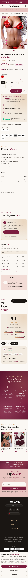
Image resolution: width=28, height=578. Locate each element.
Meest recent (14, 343)
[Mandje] (25, 5)
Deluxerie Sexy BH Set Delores (6, 449)
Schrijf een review (20, 300)
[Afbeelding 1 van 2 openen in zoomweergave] (14, 32)
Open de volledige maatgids (20, 271)
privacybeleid (21, 491)
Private (6, 13)
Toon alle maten (4, 269)
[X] (17, 509)
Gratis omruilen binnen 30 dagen (20, 2)
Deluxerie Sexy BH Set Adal (18, 449)
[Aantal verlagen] (2, 91)
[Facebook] (14, 509)
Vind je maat (24, 80)
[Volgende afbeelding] (25, 32)
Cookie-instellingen (18, 541)
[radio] (2, 77)
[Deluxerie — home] (14, 6)
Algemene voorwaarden (10, 537)
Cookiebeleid (22, 539)
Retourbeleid (20, 537)
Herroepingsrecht (7, 539)
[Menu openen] (2, 5)
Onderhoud (4, 188)
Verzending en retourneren (8, 192)
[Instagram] (10, 509)
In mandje (17, 90)
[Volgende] (25, 429)
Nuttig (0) (23, 361)
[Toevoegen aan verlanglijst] (24, 18)
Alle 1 (3, 343)
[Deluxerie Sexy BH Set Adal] (19, 439)
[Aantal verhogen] (7, 91)
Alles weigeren (14, 570)
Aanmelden (14, 488)
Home (2, 13)
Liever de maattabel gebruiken (11, 236)
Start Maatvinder (11, 232)
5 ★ (8, 343)
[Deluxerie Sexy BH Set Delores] (6, 439)
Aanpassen (14, 574)
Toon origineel (15, 361)
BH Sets (10, 13)
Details (3, 172)
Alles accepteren (14, 566)
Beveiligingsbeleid (9, 541)
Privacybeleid (15, 539)
